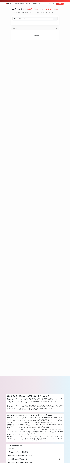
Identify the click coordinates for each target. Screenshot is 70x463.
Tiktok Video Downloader (19, 3)
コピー (55, 19)
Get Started (59, 3)
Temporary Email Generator (31, 3)
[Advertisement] (35, 386)
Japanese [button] (52, 3)
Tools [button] (39, 3)
